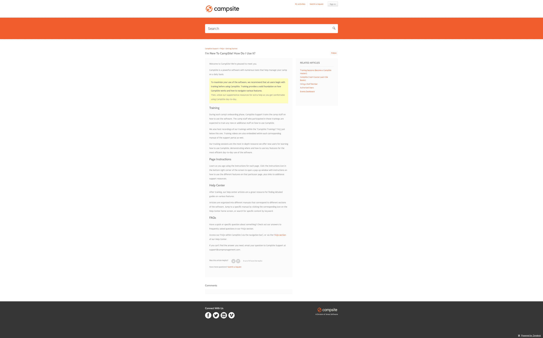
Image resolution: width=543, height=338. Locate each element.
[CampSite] (327, 310)
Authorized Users (307, 88)
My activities (300, 4)
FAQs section (280, 235)
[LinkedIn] (224, 315)
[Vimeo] (231, 315)
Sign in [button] (333, 4)
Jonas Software (332, 314)
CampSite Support (211, 49)
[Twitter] (216, 315)
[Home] (222, 9)
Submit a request (316, 4)
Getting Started (231, 49)
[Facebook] (208, 315)
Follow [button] (334, 53)
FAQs (222, 49)
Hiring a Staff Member (309, 84)
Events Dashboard (307, 91)
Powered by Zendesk (531, 335)
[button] (233, 261)
